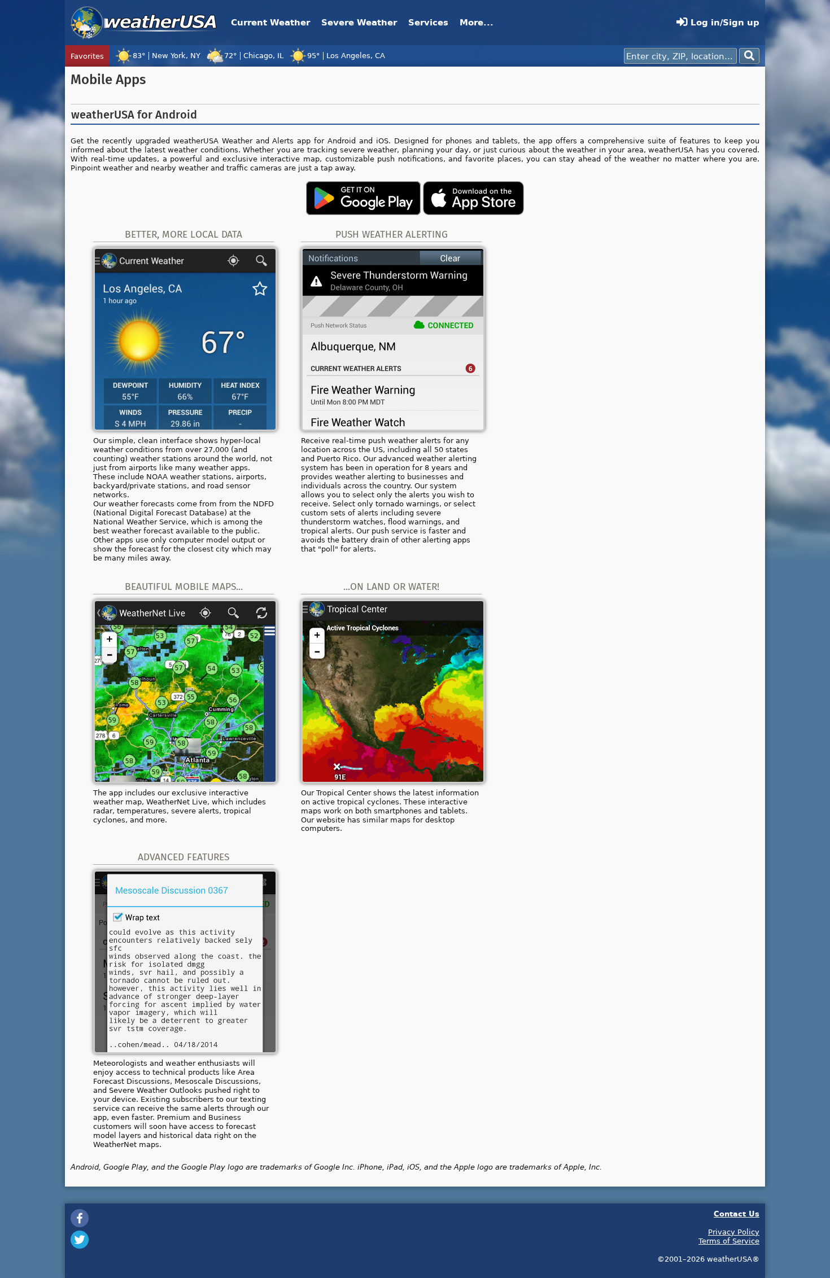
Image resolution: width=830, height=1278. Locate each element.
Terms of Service (728, 1241)
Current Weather (270, 22)
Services (428, 22)
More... (476, 22)
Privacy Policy (733, 1232)
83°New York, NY (166, 55)
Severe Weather (359, 22)
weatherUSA (143, 23)
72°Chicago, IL (253, 55)
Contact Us (736, 1213)
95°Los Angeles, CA (346, 55)
